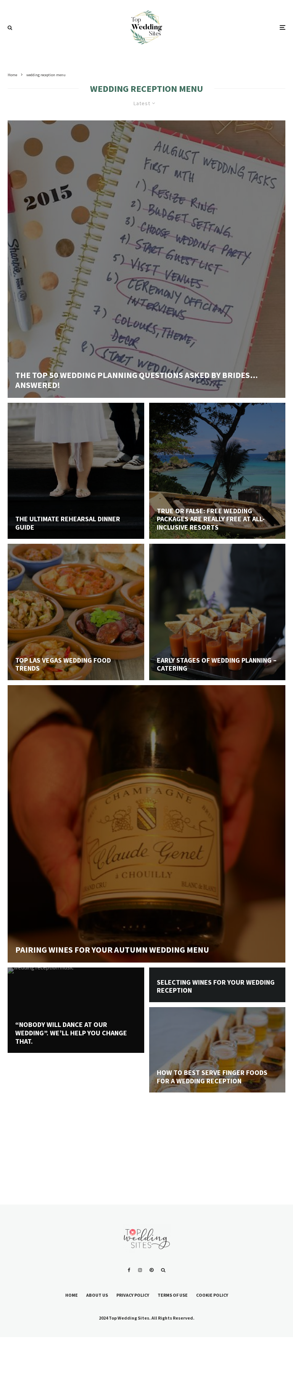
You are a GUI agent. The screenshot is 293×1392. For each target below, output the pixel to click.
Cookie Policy (212, 1295)
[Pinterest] (151, 1270)
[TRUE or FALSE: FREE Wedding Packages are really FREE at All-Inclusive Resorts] (217, 471)
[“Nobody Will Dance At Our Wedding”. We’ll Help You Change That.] (76, 1036)
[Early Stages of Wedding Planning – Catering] (217, 612)
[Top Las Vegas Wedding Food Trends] (76, 612)
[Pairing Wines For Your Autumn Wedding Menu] (146, 824)
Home (71, 1295)
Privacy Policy (132, 1295)
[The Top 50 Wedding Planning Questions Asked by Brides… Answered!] (146, 259)
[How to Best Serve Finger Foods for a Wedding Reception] (217, 1075)
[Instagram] (140, 1270)
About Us (97, 1295)
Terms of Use (173, 1295)
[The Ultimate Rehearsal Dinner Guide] (76, 471)
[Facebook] (129, 1270)
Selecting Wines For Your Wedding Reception (216, 986)
